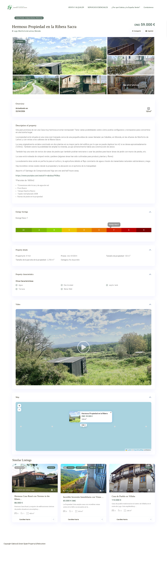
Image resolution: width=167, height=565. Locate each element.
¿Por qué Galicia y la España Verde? (125, 7)
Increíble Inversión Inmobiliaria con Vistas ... (83, 497)
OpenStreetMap (138, 450)
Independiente (30, 18)
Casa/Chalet (20, 18)
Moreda (38, 31)
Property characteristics (24, 274)
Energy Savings (22, 212)
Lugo (16, 31)
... (39, 509)
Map (17, 397)
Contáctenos (148, 7)
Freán (67, 491)
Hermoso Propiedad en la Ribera (95, 413)
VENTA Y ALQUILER (76, 7)
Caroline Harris (24, 519)
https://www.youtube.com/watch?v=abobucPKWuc (38, 175)
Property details (22, 250)
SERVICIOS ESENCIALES (98, 7)
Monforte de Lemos (26, 31)
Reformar (39, 18)
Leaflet (129, 450)
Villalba (115, 490)
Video (18, 304)
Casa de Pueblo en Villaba (123, 496)
